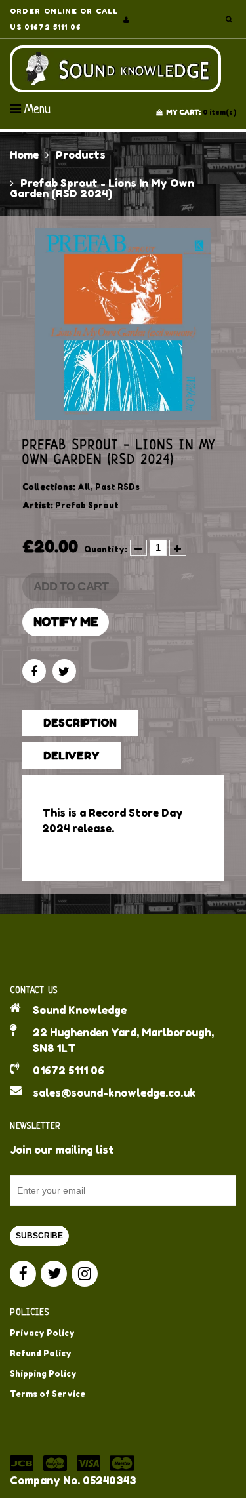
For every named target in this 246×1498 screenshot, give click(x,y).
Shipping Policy (43, 1374)
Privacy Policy (42, 1333)
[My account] (126, 19)
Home (24, 154)
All (84, 487)
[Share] (34, 671)
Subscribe (39, 1235)
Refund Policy (41, 1353)
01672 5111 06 (68, 1070)
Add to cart (70, 586)
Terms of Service (47, 1394)
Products (81, 154)
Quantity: (105, 549)
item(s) (201, 112)
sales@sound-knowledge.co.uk (114, 1092)
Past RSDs (117, 487)
